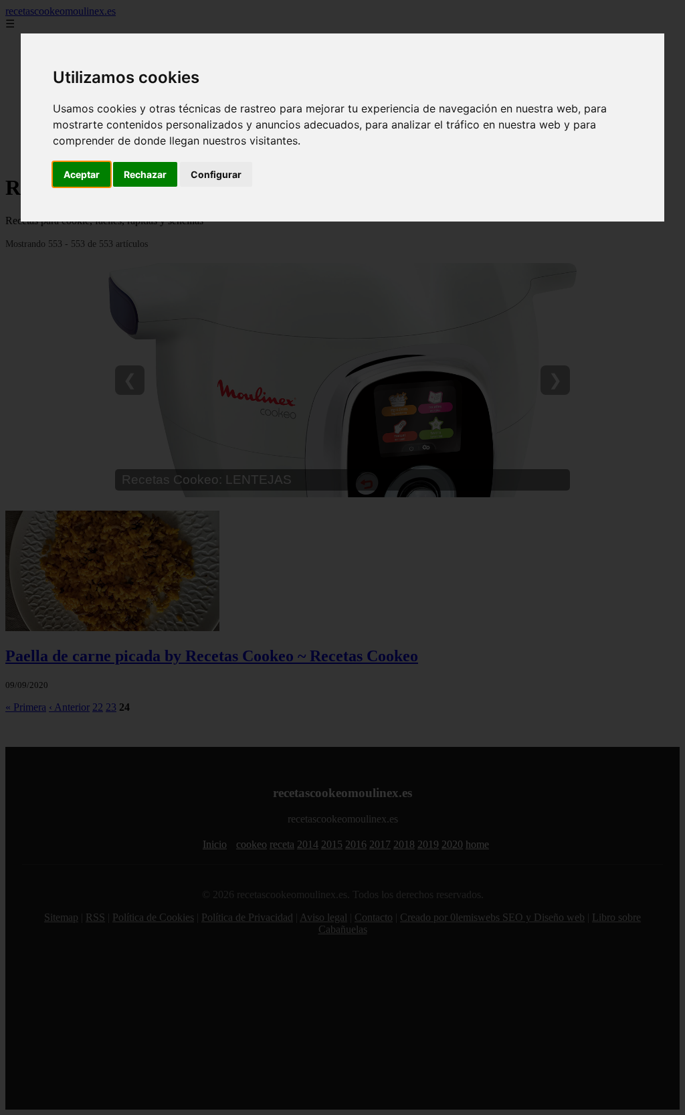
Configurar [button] (216, 174)
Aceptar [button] (82, 174)
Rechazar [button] (145, 174)
